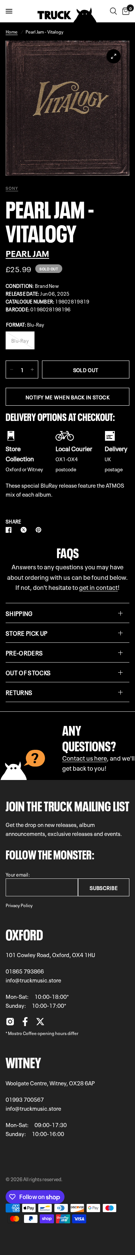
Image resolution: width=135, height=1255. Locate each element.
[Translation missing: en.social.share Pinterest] (40, 529)
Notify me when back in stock (68, 396)
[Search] (113, 11)
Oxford (24, 933)
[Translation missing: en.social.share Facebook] (10, 529)
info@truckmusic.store (33, 980)
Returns (19, 692)
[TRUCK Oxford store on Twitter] (40, 1023)
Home (12, 31)
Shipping (19, 612)
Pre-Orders (24, 652)
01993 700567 (25, 1099)
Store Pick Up (26, 632)
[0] (124, 11)
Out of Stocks (28, 672)
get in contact (98, 586)
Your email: (18, 874)
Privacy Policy (19, 905)
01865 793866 (25, 971)
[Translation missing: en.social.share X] (25, 529)
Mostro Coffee (22, 1032)
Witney (23, 1061)
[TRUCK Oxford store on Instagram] (10, 1023)
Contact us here (84, 757)
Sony (12, 188)
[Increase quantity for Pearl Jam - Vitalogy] (32, 369)
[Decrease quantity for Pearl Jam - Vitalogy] (11, 369)
